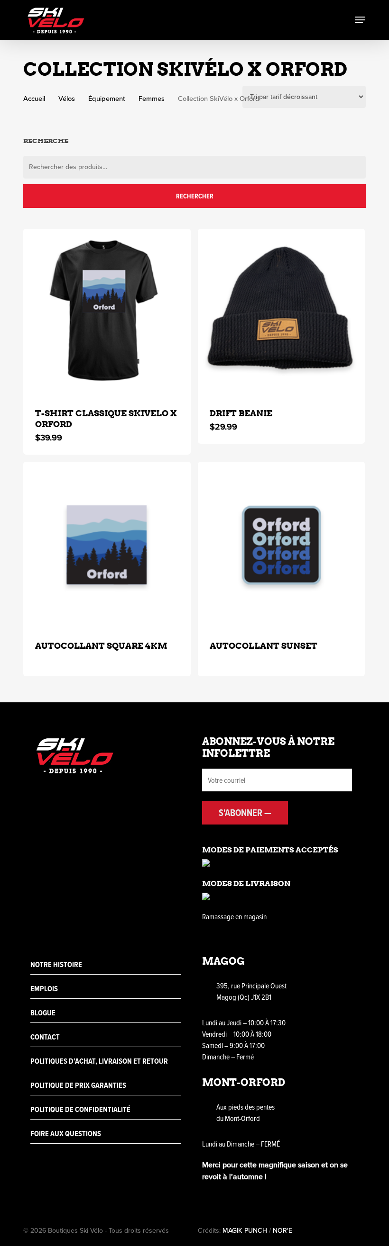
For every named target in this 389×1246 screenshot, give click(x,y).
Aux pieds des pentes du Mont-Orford (245, 1112)
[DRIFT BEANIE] (281, 312)
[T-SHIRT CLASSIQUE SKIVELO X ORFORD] (107, 312)
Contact (45, 1036)
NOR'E (282, 1231)
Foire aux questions (65, 1133)
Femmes (152, 98)
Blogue (43, 1012)
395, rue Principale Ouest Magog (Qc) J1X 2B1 (251, 991)
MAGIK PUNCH (244, 1231)
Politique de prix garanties (78, 1085)
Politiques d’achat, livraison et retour (99, 1061)
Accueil (34, 98)
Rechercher (194, 196)
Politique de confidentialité (80, 1109)
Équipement (106, 98)
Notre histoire (56, 964)
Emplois (44, 988)
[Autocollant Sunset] (281, 545)
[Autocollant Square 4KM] (107, 545)
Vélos (66, 98)
